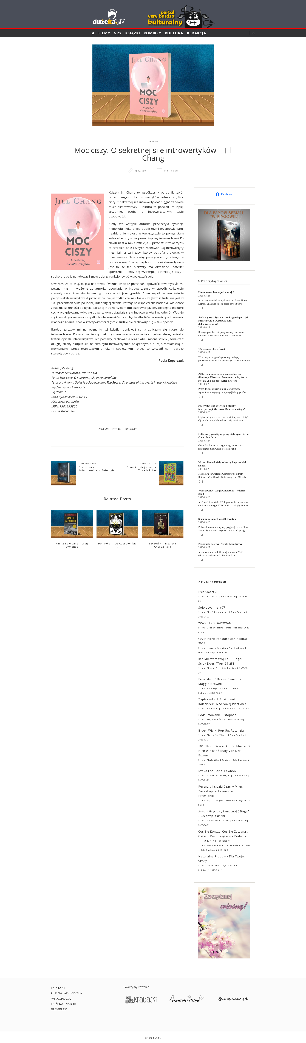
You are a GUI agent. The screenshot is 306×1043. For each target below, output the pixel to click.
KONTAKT (58, 987)
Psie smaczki (207, 592)
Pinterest (131, 429)
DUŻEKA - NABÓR (63, 1004)
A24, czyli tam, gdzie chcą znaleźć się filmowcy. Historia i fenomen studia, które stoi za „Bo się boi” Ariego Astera (222, 377)
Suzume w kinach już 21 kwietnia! (217, 518)
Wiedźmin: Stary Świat (211, 348)
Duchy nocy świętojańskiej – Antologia (97, 468)
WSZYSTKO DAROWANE (215, 623)
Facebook (103, 429)
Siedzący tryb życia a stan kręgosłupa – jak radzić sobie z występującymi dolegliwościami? (223, 321)
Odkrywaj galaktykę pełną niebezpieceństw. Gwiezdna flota (223, 435)
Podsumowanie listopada (217, 715)
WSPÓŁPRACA (61, 998)
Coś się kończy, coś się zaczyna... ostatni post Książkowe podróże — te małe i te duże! (223, 836)
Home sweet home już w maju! (216, 292)
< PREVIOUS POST (88, 463)
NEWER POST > (148, 463)
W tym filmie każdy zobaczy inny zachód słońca (222, 464)
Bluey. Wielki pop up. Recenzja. (221, 730)
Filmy (104, 33)
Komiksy (152, 33)
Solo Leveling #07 (211, 607)
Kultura (174, 33)
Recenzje (153, 141)
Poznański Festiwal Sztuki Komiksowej (220, 543)
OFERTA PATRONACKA (66, 993)
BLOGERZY (59, 1009)
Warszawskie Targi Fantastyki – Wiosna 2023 (221, 492)
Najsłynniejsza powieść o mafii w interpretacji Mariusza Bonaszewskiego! (221, 407)
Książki (132, 33)
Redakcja (196, 33)
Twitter (117, 429)
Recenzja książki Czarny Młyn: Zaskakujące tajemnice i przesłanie (220, 791)
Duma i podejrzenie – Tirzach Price (141, 468)
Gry (118, 33)
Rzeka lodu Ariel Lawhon (217, 771)
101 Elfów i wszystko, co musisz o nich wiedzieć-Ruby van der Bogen (224, 750)
